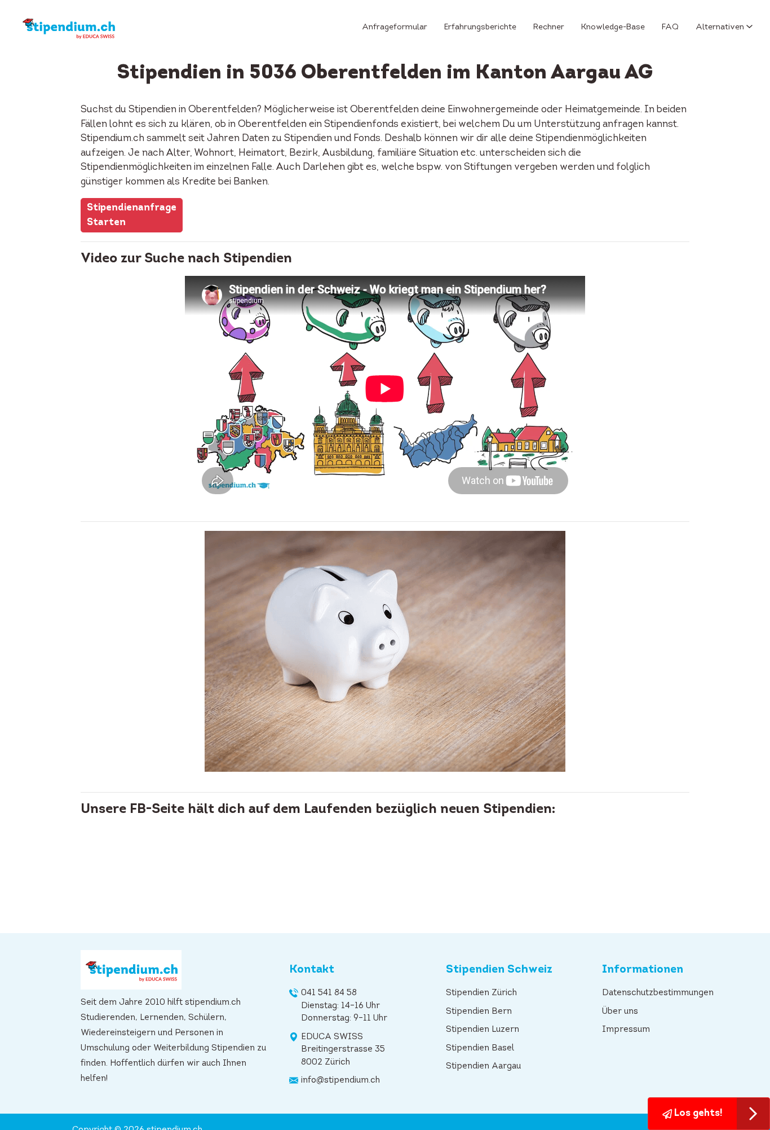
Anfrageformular (394, 27)
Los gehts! (697, 1113)
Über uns (620, 1012)
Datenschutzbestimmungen (658, 993)
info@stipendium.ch (340, 1080)
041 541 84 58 (329, 993)
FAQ (670, 27)
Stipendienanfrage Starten (131, 215)
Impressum (626, 1030)
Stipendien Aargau (483, 1066)
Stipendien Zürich (481, 993)
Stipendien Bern (479, 1012)
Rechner (548, 27)
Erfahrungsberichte (480, 27)
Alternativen (720, 27)
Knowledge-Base (613, 27)
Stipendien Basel (480, 1048)
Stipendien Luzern (482, 1030)
